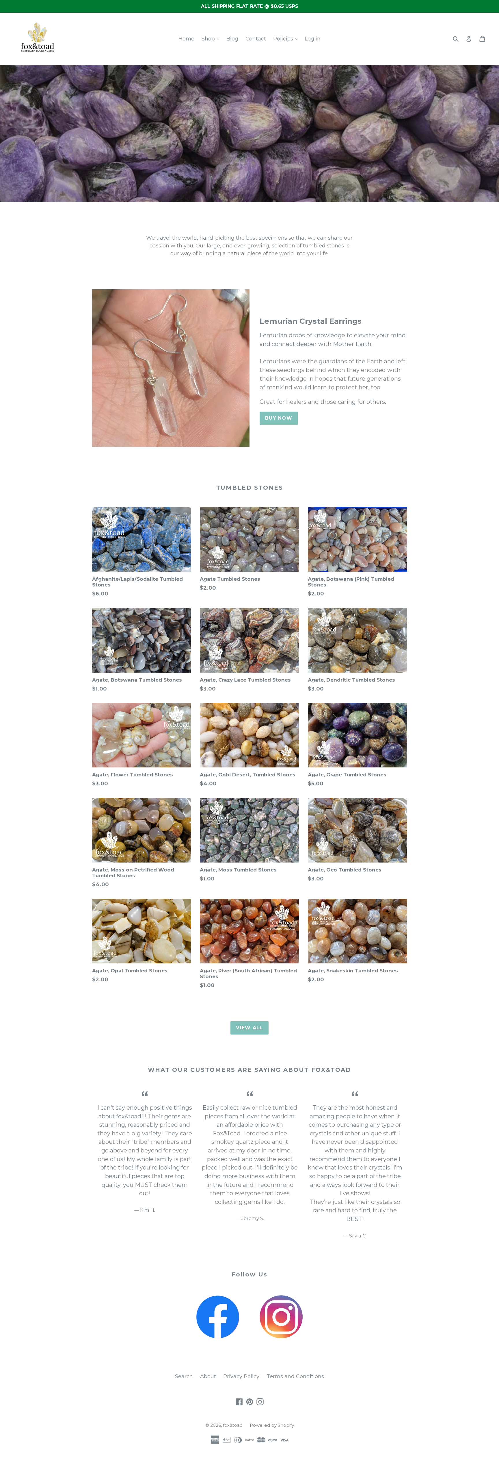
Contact (255, 39)
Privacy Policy (241, 1376)
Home (186, 39)
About (208, 1376)
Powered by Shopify (272, 1425)
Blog (232, 39)
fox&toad (233, 1425)
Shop (209, 39)
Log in (313, 39)
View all (249, 1027)
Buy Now (278, 418)
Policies (284, 39)
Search (184, 1376)
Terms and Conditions (295, 1376)
